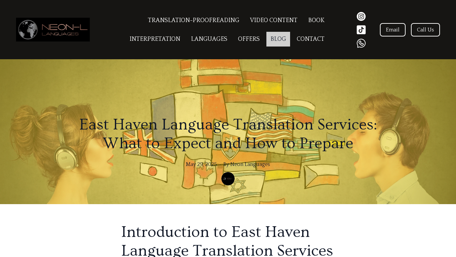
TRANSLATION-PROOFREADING (193, 20)
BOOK (316, 20)
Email (393, 30)
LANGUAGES (209, 39)
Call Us (425, 30)
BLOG (278, 39)
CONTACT (310, 39)
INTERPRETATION (155, 39)
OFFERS (249, 39)
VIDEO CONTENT (273, 20)
